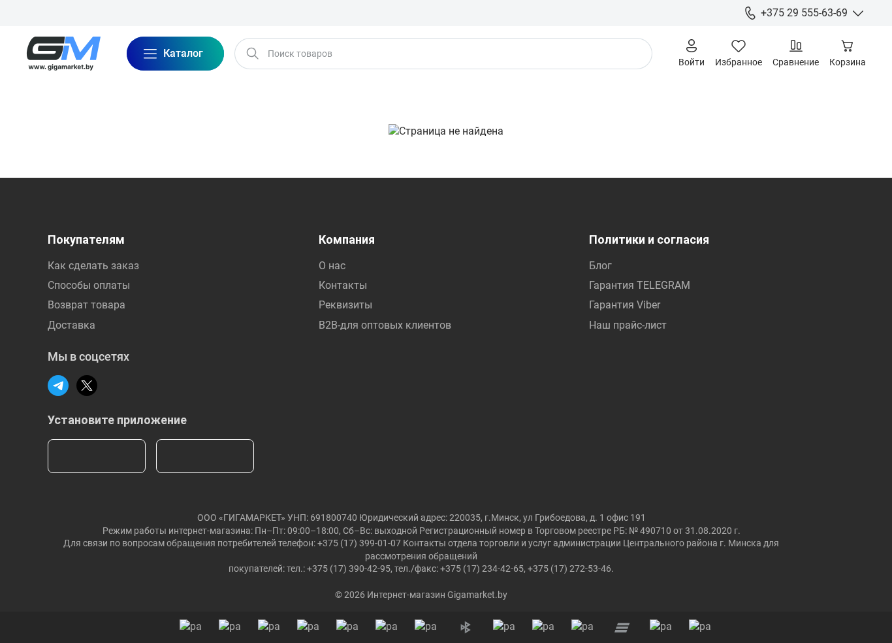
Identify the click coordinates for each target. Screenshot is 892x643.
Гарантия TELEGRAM (639, 285)
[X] (86, 385)
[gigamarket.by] (63, 54)
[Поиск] (253, 53)
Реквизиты (345, 305)
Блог (600, 265)
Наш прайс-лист (628, 325)
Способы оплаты (89, 285)
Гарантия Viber (624, 305)
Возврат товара (86, 305)
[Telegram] (58, 385)
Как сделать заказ (93, 265)
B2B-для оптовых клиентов (385, 325)
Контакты (343, 285)
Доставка (71, 325)
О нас (332, 265)
